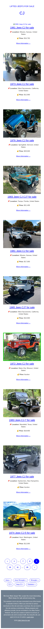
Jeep (7, 580)
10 (10, 567)
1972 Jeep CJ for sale (22, 363)
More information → (23, 43)
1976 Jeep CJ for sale (22, 140)
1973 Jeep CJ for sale (22, 84)
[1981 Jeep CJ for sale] (22, 24)
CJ (22, 13)
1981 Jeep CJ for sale (22, 27)
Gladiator (31, 584)
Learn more (30, 617)
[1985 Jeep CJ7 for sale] (22, 304)
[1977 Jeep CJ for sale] (22, 473)
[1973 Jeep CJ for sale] (22, 80)
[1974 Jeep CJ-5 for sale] (22, 529)
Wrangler (34, 580)
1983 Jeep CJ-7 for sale (22, 420)
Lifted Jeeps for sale (22, 6)
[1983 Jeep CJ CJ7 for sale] (22, 193)
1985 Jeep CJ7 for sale (22, 307)
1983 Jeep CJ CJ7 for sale (22, 196)
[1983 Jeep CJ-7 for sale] (22, 417)
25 (27, 567)
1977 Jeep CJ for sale (22, 476)
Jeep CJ (19, 584)
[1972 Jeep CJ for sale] (22, 360)
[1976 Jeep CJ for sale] (22, 137)
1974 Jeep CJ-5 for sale (22, 532)
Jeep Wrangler (20, 580)
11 (18, 567)
